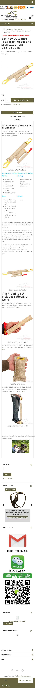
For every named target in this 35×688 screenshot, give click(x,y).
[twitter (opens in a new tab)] (17, 670)
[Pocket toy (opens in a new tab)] (17, 325)
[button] (32, 23)
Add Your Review (18, 104)
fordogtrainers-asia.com (23, 676)
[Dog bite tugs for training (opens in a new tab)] (17, 153)
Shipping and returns (17, 116)
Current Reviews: (6, 104)
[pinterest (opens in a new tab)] (22, 670)
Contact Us (21, 19)
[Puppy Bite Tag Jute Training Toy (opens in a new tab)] (17, 367)
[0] (30, 18)
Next (32, 505)
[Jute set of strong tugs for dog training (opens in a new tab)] (17, 273)
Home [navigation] (4, 29)
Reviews (17, 119)
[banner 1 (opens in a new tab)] (17, 505)
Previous (3, 505)
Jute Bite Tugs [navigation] (18, 29)
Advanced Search (8, 478)
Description (17, 112)
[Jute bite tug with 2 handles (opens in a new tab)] (17, 409)
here (18, 308)
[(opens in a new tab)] (20, 446)
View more (8, 624)
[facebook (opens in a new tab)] (12, 670)
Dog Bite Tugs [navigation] (10, 29)
